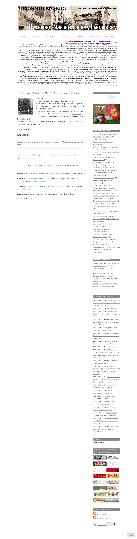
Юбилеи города (98, 252)
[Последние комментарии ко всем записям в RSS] (95, 518)
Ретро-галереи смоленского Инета (105, 211)
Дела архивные (98, 175)
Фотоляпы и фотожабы (101, 250)
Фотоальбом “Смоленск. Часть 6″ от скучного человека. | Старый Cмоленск (56, 173)
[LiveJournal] (27, 135)
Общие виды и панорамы (102, 193)
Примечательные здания (102, 203)
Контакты (79, 36)
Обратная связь (94, 36)
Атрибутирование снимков (102, 142)
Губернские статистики (101, 173)
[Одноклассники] (23, 135)
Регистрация (110, 36)
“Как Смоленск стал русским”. (103, 268)
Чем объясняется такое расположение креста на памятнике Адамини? (106, 322)
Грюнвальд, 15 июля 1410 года (103, 170)
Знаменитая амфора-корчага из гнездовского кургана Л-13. (106, 313)
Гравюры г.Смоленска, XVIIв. (102, 167)
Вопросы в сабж (98, 160)
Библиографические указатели (104, 147)
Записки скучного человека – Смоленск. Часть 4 (56, 101)
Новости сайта (50, 36)
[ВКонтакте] (18, 135)
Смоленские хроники (100, 237)
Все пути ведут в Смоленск (102, 162)
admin (19, 145)
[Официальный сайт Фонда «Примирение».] (99, 483)
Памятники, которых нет (101, 198)
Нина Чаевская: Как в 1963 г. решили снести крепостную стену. (105, 420)
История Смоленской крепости (103, 188)
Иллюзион (96, 183)
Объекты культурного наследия (104, 196)
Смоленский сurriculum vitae (102, 239)
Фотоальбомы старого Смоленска (47, 142)
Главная (23, 36)
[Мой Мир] (25, 135)
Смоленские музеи (99, 232)
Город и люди (97, 165)
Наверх (132, 535)
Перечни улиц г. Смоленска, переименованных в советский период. (105, 429)
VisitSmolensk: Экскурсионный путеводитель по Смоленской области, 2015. (106, 302)
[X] (20, 135)
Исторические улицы (100, 185)
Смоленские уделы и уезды (102, 234)
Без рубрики (97, 144)
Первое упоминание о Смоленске (104, 201)
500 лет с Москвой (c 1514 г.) (102, 137)
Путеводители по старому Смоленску (106, 206)
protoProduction (98, 139)
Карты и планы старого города (103, 191)
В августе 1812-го (99, 150)
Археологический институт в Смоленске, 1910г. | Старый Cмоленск (52, 194)
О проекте (35, 36)
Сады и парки (30, 142)
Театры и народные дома (102, 242)
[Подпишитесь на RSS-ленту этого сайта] (95, 514)
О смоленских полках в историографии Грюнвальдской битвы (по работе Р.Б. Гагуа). (106, 379)
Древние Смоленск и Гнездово (103, 178)
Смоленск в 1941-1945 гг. (101, 216)
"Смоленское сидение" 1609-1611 (104, 134)
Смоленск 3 (76, 114)
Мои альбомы (62, 111)
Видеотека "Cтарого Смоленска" (104, 157)
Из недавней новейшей (101, 180)
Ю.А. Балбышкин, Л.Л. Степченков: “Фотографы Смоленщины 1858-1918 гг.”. (106, 335)
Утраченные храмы (100, 244)
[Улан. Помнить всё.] (112, 471)
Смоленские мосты (99, 229)
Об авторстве (65, 36)
